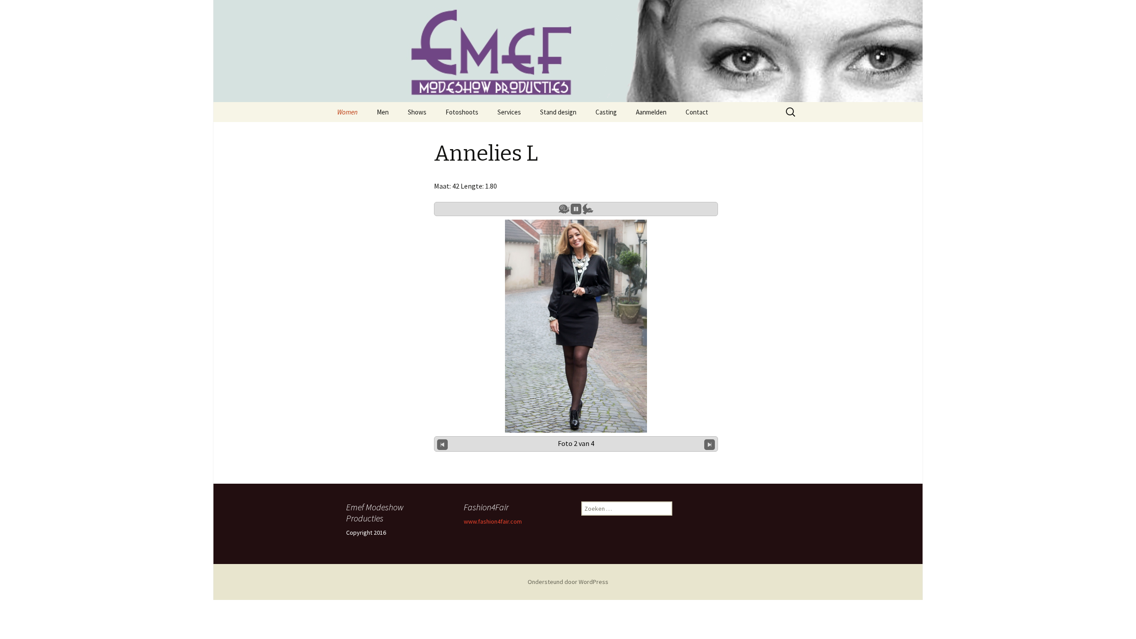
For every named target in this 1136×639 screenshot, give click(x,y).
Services (509, 112)
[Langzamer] (564, 209)
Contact (697, 112)
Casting (606, 112)
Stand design (558, 112)
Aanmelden (651, 112)
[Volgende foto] (709, 444)
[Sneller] (588, 209)
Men (383, 112)
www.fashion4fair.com (493, 521)
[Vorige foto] (442, 444)
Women (347, 112)
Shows (417, 112)
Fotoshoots (462, 112)
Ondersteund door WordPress (568, 582)
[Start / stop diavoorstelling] (576, 209)
